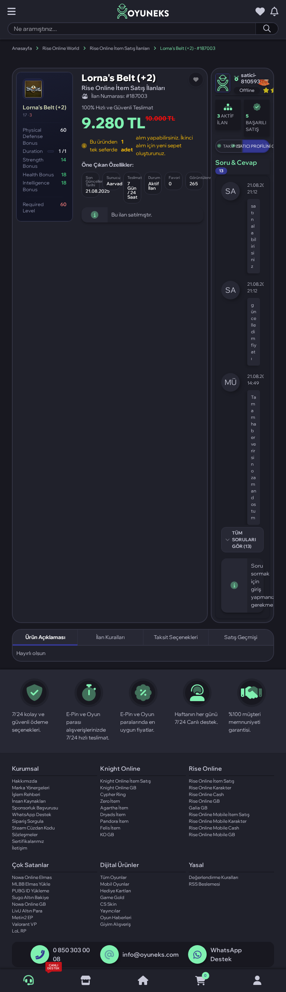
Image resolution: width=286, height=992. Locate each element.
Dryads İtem (112, 814)
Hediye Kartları (115, 890)
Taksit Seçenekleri (176, 637)
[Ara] (266, 28)
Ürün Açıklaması (45, 637)
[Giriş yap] (257, 981)
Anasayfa (22, 48)
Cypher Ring (113, 794)
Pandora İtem (114, 821)
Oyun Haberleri (115, 917)
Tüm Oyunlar (113, 877)
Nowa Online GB (29, 904)
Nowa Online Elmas (32, 877)
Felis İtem (110, 828)
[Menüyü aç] (11, 11)
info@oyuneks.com (151, 954)
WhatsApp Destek (31, 814)
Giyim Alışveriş (115, 924)
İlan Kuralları (110, 637)
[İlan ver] (86, 981)
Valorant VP (24, 924)
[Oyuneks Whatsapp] (197, 955)
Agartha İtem (114, 807)
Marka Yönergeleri (31, 787)
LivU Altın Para (27, 911)
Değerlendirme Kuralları (213, 877)
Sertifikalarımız (28, 841)
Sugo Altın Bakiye (30, 897)
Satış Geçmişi (240, 637)
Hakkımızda (24, 781)
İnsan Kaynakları (29, 801)
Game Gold (112, 897)
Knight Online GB (118, 787)
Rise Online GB (204, 801)
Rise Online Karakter (210, 787)
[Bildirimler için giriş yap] (274, 11)
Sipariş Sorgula (28, 821)
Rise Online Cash (206, 794)
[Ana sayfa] (143, 981)
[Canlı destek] (29, 980)
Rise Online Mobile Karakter (218, 821)
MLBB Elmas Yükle (31, 884)
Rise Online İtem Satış (211, 781)
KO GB (107, 834)
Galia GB (198, 807)
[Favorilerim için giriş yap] (260, 11)
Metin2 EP (22, 917)
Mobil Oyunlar (114, 884)
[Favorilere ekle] (195, 79)
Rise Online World (60, 48)
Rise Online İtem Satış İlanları (120, 48)
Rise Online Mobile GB (212, 834)
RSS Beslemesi (204, 884)
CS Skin (108, 904)
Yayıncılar (110, 911)
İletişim (19, 848)
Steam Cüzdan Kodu (33, 828)
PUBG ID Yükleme (30, 890)
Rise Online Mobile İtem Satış (219, 814)
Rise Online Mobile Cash (214, 828)
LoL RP (19, 931)
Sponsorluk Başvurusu (35, 807)
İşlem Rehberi (26, 794)
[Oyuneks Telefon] (40, 955)
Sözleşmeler (25, 834)
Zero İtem (110, 801)
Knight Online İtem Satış (125, 781)
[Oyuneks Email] (109, 955)
